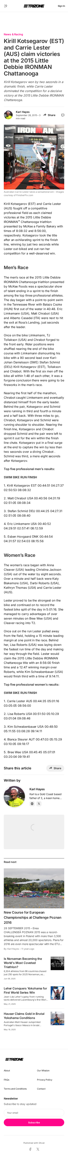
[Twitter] (39, 803)
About (7, 1070)
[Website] (32, 803)
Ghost (42, 1143)
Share (51, 115)
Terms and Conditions (15, 1088)
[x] (38, 1149)
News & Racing (13, 34)
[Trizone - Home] (34, 6)
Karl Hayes (23, 111)
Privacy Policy (44, 1079)
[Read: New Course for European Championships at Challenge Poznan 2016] (34, 888)
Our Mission (43, 1070)
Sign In (61, 6)
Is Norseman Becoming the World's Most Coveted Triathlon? (23, 963)
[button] (5, 6)
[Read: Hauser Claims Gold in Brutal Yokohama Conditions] (57, 1018)
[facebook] (30, 1149)
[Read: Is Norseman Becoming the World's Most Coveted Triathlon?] (57, 963)
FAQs (6, 1079)
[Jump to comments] (62, 115)
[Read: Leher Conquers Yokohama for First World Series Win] (57, 993)
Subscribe (34, 1122)
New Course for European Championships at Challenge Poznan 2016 (32, 917)
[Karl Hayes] (14, 796)
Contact (41, 1088)
